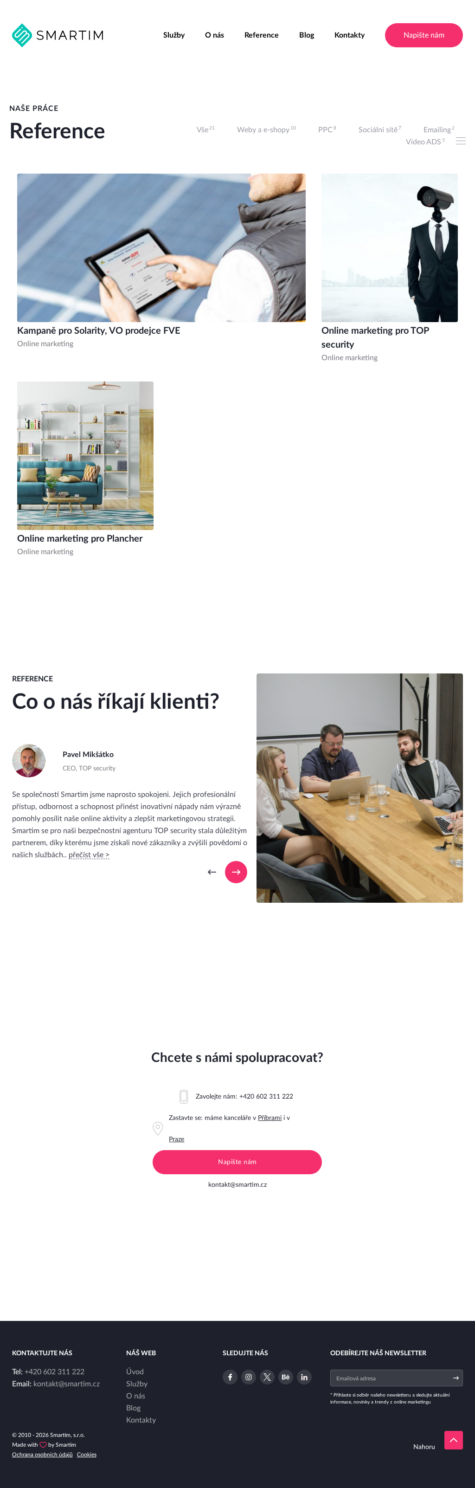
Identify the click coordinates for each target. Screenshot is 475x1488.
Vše (206, 130)
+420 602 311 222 (266, 1096)
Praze (176, 1139)
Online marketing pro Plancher (79, 538)
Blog (306, 35)
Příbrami (270, 1118)
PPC (327, 130)
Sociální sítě (380, 130)
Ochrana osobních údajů (42, 1454)
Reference (261, 35)
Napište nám (424, 35)
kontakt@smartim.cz (237, 1185)
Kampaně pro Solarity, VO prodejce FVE (98, 331)
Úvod (135, 1372)
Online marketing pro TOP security (375, 337)
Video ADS (425, 142)
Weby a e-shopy (266, 130)
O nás (214, 35)
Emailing (439, 130)
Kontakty (349, 35)
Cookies (86, 1454)
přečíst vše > (89, 855)
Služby (174, 35)
